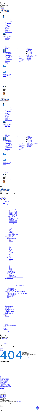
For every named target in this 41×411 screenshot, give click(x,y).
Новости (2, 374)
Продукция (2, 377)
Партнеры (2, 388)
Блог (5, 305)
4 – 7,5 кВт (11, 241)
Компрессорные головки (4, 382)
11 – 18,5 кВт (11, 246)
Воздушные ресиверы (4, 380)
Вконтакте (6, 340)
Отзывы (1, 375)
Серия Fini (11, 231)
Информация (7, 316)
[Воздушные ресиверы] (7, 50)
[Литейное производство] (7, 94)
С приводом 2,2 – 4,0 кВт (13, 211)
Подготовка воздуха (10, 288)
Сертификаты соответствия (5, 385)
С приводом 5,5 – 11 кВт (13, 218)
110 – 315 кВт (11, 264)
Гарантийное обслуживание (5, 386)
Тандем (10, 225)
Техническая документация (5, 384)
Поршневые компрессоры (11, 208)
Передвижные (11, 275)
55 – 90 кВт (11, 259)
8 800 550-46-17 (3, 0)
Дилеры (1, 373)
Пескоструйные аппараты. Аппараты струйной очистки (17, 293)
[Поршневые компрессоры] (7, 16)
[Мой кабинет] (1, 186)
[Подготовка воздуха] (7, 66)
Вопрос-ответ (2, 387)
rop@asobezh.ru (4, 338)
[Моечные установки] (7, 86)
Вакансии (2, 376)
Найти (2, 406)
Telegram (5, 341)
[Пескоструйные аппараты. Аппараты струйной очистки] (7, 72)
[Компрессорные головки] (7, 89)
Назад (8, 207)
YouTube (5, 343)
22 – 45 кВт (11, 252)
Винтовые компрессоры (11, 238)
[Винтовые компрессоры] (7, 34)
